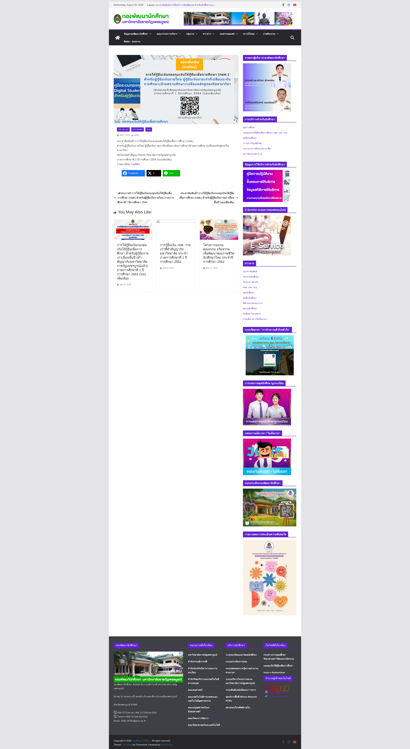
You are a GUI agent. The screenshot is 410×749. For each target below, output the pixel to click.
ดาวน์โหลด (248, 33)
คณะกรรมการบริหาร (167, 33)
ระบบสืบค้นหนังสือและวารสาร (241, 690)
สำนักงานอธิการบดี (197, 661)
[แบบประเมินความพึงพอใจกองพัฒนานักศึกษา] (269, 490)
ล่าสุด (149, 129)
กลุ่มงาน (190, 33)
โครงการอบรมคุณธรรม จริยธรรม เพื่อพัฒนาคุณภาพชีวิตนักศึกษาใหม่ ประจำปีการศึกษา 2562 (218, 253)
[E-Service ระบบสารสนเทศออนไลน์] (267, 217)
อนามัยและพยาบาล (252, 154)
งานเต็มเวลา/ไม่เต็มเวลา (255, 319)
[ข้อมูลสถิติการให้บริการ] (267, 187)
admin (136, 135)
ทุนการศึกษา (249, 127)
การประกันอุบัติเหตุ (252, 143)
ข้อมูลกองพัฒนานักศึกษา (136, 33)
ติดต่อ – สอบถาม (132, 41)
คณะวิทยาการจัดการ (198, 718)
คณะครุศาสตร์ (195, 690)
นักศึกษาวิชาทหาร (252, 313)
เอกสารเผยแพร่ (227, 33)
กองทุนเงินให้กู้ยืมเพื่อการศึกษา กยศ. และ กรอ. (265, 132)
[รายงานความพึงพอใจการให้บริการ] (267, 195)
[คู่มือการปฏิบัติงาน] (267, 171)
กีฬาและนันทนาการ (253, 303)
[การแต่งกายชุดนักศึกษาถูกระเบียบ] (267, 390)
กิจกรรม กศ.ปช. (250, 282)
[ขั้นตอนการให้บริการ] (267, 179)
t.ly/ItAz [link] (136, 164)
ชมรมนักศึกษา (250, 308)
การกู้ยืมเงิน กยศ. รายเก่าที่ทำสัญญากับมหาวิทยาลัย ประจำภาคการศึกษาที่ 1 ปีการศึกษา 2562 (175, 253)
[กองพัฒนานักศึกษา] (117, 38)
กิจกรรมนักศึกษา (251, 276)
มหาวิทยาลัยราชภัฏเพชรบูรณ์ (202, 654)
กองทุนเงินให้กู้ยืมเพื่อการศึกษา (278, 665)
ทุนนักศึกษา (248, 292)
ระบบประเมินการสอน (236, 661)
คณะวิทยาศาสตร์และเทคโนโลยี (204, 725)
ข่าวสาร (207, 33)
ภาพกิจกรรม (269, 33)
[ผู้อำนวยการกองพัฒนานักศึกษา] (267, 89)
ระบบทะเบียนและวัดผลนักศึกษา (241, 654)
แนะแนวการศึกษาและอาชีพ (257, 148)
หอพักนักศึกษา (250, 138)
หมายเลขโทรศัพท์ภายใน (238, 707)
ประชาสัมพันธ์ (138, 129)
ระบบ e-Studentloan (274, 672)
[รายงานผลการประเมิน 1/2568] (269, 541)
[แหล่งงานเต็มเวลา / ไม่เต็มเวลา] (267, 440)
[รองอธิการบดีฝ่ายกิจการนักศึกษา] (267, 65)
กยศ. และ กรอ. (123, 129)
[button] (150, 34)
